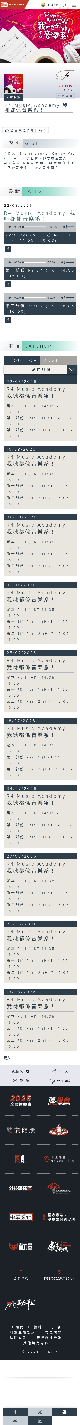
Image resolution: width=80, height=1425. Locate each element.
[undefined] (43, 5)
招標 (57, 1327)
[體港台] (59, 1101)
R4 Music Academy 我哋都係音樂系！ (40, 216)
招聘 (39, 1327)
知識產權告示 (23, 1332)
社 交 (63, 1071)
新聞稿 (18, 1327)
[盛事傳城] (59, 1246)
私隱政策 (19, 1338)
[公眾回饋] (52, 1081)
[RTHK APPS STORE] (21, 1275)
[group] (64, 227)
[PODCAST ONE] (59, 1275)
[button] (9, 227)
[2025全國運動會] (21, 1101)
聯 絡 (24, 1080)
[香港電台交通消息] (15, 1071)
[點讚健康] (21, 1130)
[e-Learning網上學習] (59, 1159)
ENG (50, 5)
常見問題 (54, 1332)
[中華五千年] (21, 1304)
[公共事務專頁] (21, 1188)
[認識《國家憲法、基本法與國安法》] (59, 1217)
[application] (39, 227)
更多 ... (9, 1058)
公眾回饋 (64, 1081)
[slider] (34, 227)
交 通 (24, 1071)
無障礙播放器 (50, 1338)
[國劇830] (21, 1159)
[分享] (54, 1071)
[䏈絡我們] (15, 1080)
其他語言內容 (37, 1343)
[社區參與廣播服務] (59, 1188)
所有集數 (14, 97)
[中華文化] (21, 1217)
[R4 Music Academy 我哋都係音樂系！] (7, 249)
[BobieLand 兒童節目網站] (59, 1130)
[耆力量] (21, 1246)
